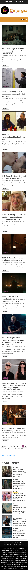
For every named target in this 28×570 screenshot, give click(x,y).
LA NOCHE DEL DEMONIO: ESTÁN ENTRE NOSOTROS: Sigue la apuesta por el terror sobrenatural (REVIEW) (19, 487)
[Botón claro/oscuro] (22, 19)
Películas (5, 43)
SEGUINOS (21, 545)
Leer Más (5, 65)
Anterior (4, 446)
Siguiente (20, 448)
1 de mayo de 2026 (18, 392)
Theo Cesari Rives (7, 392)
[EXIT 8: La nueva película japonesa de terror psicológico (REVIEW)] (14, 78)
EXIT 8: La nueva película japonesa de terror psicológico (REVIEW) (14, 94)
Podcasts (14, 545)
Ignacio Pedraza (7, 141)
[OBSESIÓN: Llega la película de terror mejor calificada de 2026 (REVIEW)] (14, 35)
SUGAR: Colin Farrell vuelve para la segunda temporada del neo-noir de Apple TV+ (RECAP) (19, 510)
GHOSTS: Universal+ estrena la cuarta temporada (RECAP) (13, 429)
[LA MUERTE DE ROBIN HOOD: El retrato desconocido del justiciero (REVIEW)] (7, 471)
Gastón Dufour (7, 55)
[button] (2, 19)
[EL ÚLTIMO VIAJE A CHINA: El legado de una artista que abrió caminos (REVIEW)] (14, 201)
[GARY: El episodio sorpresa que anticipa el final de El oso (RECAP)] (14, 121)
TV (15, 543)
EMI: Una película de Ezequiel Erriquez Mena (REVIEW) (14, 177)
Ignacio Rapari (6, 262)
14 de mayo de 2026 (18, 55)
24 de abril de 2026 (18, 433)
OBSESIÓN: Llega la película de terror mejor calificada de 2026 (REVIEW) (13, 51)
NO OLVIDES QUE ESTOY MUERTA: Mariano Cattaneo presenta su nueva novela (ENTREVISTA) (13, 341)
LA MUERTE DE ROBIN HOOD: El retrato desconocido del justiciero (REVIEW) (19, 473)
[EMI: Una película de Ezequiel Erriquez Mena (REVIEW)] (14, 162)
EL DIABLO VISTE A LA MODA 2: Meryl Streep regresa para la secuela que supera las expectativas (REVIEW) (14, 386)
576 (15, 448)
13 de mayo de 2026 (18, 98)
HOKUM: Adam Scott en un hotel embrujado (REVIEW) (12, 259)
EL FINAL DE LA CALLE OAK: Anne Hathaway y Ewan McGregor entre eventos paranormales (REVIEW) (19, 535)
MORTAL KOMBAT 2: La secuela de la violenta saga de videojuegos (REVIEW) (13, 299)
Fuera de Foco (6, 332)
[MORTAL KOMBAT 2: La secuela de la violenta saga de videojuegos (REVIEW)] (14, 283)
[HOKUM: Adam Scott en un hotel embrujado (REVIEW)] (14, 244)
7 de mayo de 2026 (17, 346)
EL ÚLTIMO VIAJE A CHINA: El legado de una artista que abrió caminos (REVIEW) (14, 217)
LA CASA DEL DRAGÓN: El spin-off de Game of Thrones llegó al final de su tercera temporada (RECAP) (19, 522)
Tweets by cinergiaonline (8, 455)
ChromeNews (11, 568)
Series (4, 129)
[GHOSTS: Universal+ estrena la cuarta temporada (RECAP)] (14, 415)
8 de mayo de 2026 (18, 141)
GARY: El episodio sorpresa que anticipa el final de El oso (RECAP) (13, 137)
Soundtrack (20, 543)
